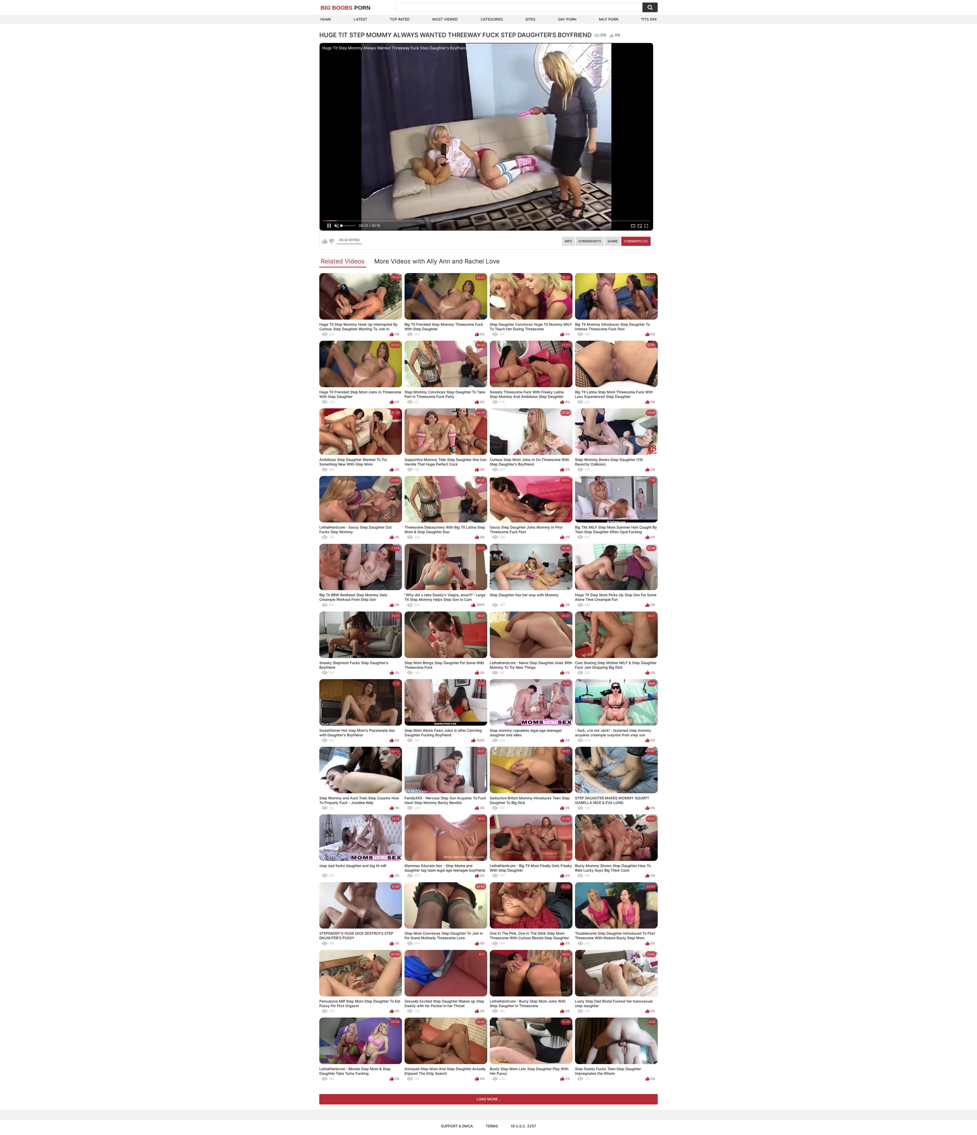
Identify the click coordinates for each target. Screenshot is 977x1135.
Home (325, 19)
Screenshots (589, 241)
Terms (492, 1126)
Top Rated (400, 19)
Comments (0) (636, 241)
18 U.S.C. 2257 (523, 1126)
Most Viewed (445, 19)
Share (613, 241)
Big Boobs (345, 8)
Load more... (489, 1099)
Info (568, 241)
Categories (492, 19)
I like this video (324, 241)
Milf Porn (608, 19)
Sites (530, 19)
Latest (360, 19)
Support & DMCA (457, 1126)
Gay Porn (567, 19)
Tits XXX (649, 19)
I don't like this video (331, 241)
